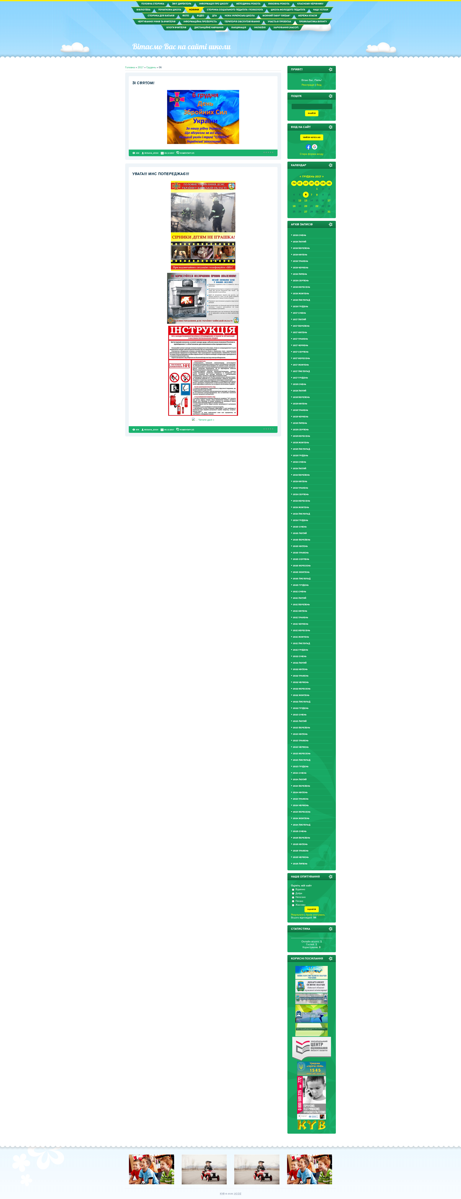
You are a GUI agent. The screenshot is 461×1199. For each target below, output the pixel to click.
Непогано (301, 897)
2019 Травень (300, 488)
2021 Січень (299, 591)
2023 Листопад (301, 760)
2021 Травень (300, 617)
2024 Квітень (300, 792)
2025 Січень (299, 831)
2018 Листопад (301, 449)
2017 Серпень (300, 352)
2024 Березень (301, 786)
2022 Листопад (301, 701)
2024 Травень (300, 799)
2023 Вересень (301, 753)
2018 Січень (299, 384)
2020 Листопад (302, 578)
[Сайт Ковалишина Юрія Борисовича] (312, 1128)
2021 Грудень (300, 650)
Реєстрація (308, 84)
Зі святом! (143, 83)
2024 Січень (299, 773)
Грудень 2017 (311, 176)
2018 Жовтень (301, 442)
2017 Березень (301, 326)
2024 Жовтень (301, 818)
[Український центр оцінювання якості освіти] (311, 1060)
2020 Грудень (301, 585)
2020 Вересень (302, 565)
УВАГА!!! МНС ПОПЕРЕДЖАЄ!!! (160, 174)
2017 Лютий (299, 319)
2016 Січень (299, 235)
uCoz (237, 1193)
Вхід (319, 84)
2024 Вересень (301, 812)
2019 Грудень (300, 520)
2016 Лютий (299, 241)
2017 (141, 67)
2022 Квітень (300, 669)
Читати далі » (206, 419)
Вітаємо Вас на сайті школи (181, 46)
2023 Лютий (299, 721)
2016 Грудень (300, 306)
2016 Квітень (300, 254)
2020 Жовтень (301, 572)
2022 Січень (299, 656)
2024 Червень (301, 805)
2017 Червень (300, 345)
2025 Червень (301, 857)
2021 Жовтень (301, 637)
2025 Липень (300, 863)
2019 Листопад (301, 514)
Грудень (151, 67)
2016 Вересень (301, 287)
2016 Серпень (301, 280)
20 (305, 206)
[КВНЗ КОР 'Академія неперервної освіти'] (311, 1003)
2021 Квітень (300, 611)
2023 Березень (301, 727)
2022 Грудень (300, 708)
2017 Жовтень (301, 365)
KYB (222, 1193)
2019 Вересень (301, 501)
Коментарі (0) (187, 153)
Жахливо (300, 904)
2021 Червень (300, 624)
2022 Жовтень (301, 695)
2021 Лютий (299, 598)
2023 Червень (301, 747)
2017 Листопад (301, 371)
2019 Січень (299, 462)
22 (316, 206)
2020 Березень (301, 539)
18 (294, 206)
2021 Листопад (301, 643)
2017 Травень (300, 339)
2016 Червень (300, 267)
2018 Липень (300, 423)
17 (329, 200)
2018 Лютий (299, 390)
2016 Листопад (301, 300)
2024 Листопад (301, 825)
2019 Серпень (301, 494)
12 (299, 200)
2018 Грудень (300, 455)
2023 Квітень (300, 734)
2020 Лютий (300, 533)
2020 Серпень (301, 559)
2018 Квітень (300, 403)
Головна (130, 67)
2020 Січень (300, 527)
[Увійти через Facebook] (308, 147)
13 (305, 200)
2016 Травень (300, 261)
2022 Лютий (299, 663)
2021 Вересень (301, 630)
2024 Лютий (299, 779)
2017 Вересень (301, 358)
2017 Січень (299, 313)
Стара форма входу (311, 153)
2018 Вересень (301, 436)
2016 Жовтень (301, 293)
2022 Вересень (301, 689)
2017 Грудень (300, 378)
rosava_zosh (151, 153)
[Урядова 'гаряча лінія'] (311, 1074)
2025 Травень (300, 850)
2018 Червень (300, 416)
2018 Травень (300, 410)
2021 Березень (301, 604)
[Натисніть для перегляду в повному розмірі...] (203, 143)
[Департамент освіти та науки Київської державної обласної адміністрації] (311, 991)
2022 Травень (300, 676)
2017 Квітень (300, 332)
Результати (297, 914)
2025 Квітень (300, 844)
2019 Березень (301, 475)
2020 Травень (301, 552)
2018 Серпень (301, 429)
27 (305, 211)
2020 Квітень (300, 546)
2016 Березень (301, 248)
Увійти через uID (312, 137)
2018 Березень (301, 397)
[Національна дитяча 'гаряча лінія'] (311, 1118)
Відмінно (300, 889)
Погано (299, 901)
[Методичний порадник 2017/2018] (311, 1021)
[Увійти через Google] (314, 147)
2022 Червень (301, 682)
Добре (299, 893)
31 (329, 211)
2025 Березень (301, 838)
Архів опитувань (315, 914)
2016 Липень (300, 274)
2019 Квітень (300, 481)
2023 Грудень (300, 766)
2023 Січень (299, 714)
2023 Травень (300, 740)
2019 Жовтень (301, 507)
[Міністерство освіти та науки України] (311, 978)
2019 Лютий (299, 468)
